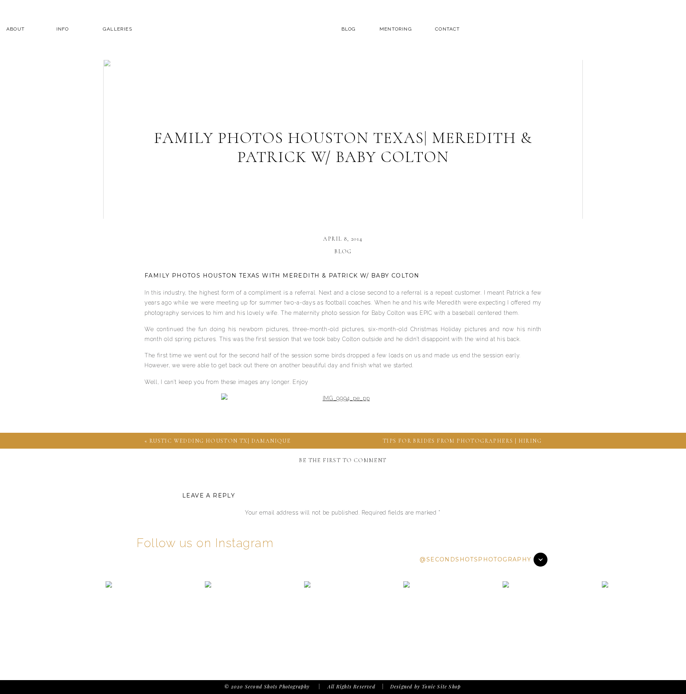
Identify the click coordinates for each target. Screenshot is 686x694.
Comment (342, 528)
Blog (343, 251)
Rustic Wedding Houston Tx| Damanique (220, 441)
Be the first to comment (342, 460)
